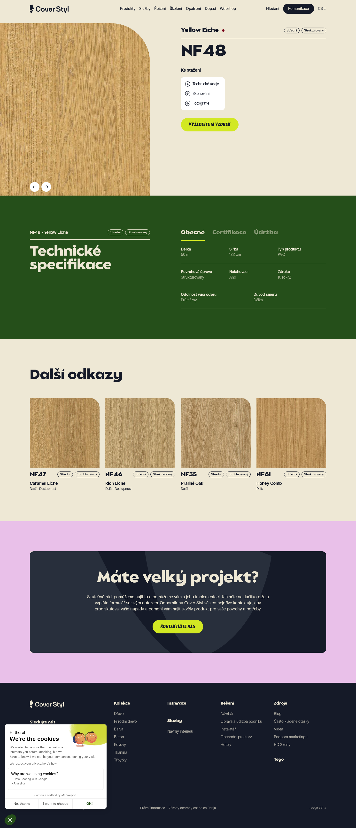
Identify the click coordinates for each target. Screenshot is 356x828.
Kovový (120, 744)
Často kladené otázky (291, 721)
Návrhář (227, 713)
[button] (10, 820)
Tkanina (120, 752)
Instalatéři (228, 729)
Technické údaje (206, 84)
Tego (279, 760)
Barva (118, 729)
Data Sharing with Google (30, 779)
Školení (176, 8)
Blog (277, 713)
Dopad (210, 8)
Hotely (226, 744)
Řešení (227, 704)
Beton (119, 737)
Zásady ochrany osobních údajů (192, 808)
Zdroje (280, 704)
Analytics (19, 783)
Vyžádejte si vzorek (210, 124)
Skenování (201, 93)
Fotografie (201, 103)
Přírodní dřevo (125, 721)
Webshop (228, 8)
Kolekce (122, 704)
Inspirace (176, 704)
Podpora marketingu (291, 737)
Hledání (272, 8)
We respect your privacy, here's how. (33, 763)
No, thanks (22, 803)
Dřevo (119, 713)
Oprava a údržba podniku (241, 721)
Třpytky (120, 760)
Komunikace (298, 8)
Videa (278, 729)
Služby (144, 8)
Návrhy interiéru (180, 731)
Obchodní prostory (236, 737)
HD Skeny (282, 744)
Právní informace (152, 808)
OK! (89, 803)
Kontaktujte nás (178, 626)
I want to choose (55, 803)
